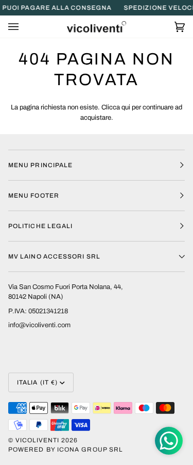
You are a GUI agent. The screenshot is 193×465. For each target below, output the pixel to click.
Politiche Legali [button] (40, 226)
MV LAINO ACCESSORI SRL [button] (54, 256)
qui (125, 107)
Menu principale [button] (40, 165)
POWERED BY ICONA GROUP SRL (65, 449)
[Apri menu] (23, 26)
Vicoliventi (37, 440)
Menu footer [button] (33, 195)
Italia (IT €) (37, 382)
